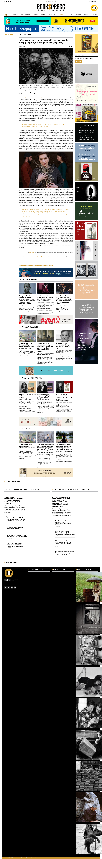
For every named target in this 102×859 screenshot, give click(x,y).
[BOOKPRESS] (51, 8)
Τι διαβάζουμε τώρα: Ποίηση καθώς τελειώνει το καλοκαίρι (27, 344)
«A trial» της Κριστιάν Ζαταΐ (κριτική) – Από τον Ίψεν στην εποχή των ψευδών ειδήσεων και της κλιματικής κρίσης (64, 300)
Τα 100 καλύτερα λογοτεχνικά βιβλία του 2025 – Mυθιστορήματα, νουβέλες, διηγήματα (64, 522)
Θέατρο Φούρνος (41, 265)
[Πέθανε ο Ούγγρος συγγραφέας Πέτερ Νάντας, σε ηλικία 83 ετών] (64, 336)
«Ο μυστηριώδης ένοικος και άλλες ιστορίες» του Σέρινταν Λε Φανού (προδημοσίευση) (64, 397)
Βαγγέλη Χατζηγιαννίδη (47, 97)
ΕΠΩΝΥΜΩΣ (9, 530)
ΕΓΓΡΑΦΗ (78, 61)
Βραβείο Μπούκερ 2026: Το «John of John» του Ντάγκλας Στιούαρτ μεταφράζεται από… (16, 519)
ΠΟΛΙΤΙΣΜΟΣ (61, 14)
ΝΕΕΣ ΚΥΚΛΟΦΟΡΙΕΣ (26, 14)
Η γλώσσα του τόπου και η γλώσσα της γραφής (15, 528)
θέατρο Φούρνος (25, 97)
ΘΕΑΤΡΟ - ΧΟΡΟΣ (25, 34)
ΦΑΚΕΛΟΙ (86, 14)
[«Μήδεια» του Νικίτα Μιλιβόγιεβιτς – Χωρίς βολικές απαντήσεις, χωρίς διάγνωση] (45, 288)
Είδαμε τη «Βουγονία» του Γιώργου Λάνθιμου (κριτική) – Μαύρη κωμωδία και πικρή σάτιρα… (64, 542)
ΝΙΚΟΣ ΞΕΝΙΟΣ (31, 252)
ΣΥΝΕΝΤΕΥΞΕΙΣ (51, 14)
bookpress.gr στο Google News (36, 256)
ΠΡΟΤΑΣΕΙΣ (9, 547)
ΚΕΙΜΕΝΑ (70, 14)
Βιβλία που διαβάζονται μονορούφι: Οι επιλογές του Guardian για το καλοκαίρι (15, 545)
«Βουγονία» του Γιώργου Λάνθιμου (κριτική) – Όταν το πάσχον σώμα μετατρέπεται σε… (65, 533)
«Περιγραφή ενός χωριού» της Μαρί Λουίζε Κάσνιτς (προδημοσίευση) (43, 396)
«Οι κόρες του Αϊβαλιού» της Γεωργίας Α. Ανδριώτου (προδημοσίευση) (27, 396)
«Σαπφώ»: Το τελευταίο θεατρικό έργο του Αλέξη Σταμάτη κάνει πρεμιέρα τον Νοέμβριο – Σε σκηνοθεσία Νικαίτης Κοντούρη (27, 300)
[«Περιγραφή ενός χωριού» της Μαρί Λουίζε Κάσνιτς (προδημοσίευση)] (45, 387)
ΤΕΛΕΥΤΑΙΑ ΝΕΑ (14, 14)
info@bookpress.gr (9, 580)
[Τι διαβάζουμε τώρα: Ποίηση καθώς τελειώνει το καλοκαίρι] (27, 336)
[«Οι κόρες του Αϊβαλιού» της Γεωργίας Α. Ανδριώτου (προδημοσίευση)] (27, 387)
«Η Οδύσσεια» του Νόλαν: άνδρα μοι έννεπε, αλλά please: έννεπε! (17, 536)
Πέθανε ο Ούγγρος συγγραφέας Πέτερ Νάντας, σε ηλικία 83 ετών (63, 345)
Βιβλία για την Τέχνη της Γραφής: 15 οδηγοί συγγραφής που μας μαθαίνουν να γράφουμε (64, 447)
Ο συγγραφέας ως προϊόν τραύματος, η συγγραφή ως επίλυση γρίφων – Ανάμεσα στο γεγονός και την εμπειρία (45, 347)
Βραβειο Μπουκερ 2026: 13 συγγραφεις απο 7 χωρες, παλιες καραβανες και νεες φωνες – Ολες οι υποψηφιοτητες (14, 500)
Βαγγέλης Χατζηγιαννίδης (31, 265)
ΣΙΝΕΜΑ (56, 535)
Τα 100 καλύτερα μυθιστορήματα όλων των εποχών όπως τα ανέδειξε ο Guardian (64, 553)
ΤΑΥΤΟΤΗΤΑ (94, 14)
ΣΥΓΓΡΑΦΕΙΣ (78, 14)
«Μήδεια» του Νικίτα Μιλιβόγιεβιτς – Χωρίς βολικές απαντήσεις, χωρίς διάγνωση (45, 298)
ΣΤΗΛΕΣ (43, 14)
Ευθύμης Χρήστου (49, 265)
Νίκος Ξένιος (21, 265)
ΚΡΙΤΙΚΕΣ (36, 14)
